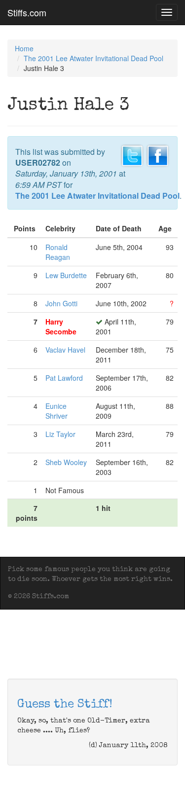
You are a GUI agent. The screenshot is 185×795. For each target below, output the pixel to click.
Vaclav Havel (65, 350)
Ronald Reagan (57, 252)
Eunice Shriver (56, 411)
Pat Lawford (64, 378)
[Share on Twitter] (132, 154)
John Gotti (61, 303)
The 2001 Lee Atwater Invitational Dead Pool (93, 58)
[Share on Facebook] (158, 154)
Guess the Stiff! (64, 705)
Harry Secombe (60, 326)
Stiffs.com (26, 12)
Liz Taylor (60, 434)
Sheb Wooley (66, 462)
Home (24, 48)
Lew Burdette (66, 275)
